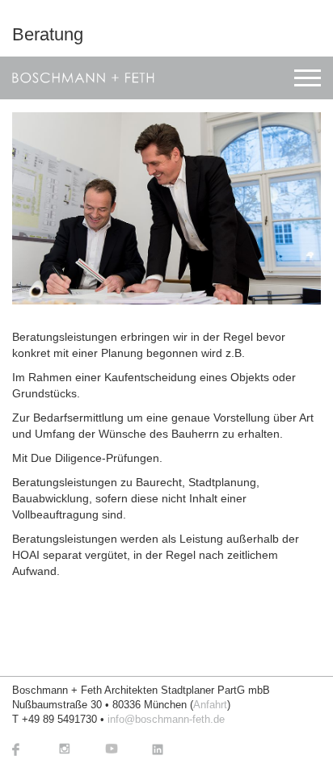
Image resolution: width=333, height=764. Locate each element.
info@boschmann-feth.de (166, 719)
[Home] (83, 78)
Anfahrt (210, 705)
